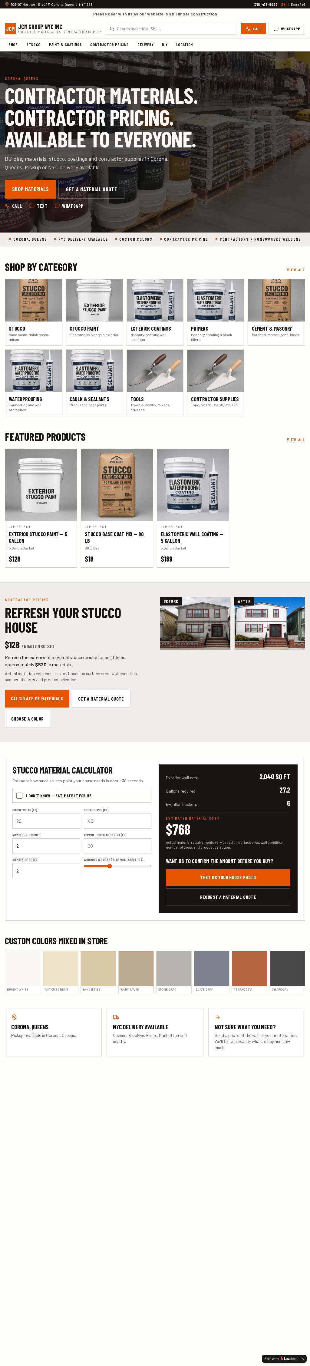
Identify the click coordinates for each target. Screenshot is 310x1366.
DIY (164, 44)
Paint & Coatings (65, 44)
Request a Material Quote (228, 897)
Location (184, 44)
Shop (13, 44)
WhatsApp (290, 28)
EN (283, 4)
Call (257, 28)
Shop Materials (30, 189)
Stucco (33, 44)
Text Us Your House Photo (228, 877)
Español (298, 4)
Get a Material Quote (91, 189)
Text (42, 205)
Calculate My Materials (37, 698)
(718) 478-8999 (266, 4)
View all (296, 269)
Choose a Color (27, 718)
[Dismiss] (302, 1358)
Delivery (145, 44)
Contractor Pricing (109, 44)
